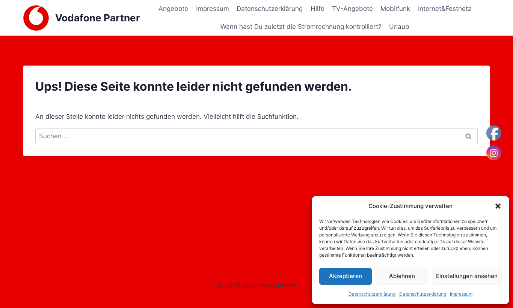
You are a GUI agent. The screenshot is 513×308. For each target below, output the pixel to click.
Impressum (461, 294)
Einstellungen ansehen (467, 276)
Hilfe (317, 8)
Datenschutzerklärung (372, 294)
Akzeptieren (345, 276)
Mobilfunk (395, 8)
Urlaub (399, 26)
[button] (498, 206)
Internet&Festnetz (444, 8)
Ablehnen (402, 276)
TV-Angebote (352, 8)
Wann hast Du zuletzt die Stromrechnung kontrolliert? (301, 26)
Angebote (173, 8)
